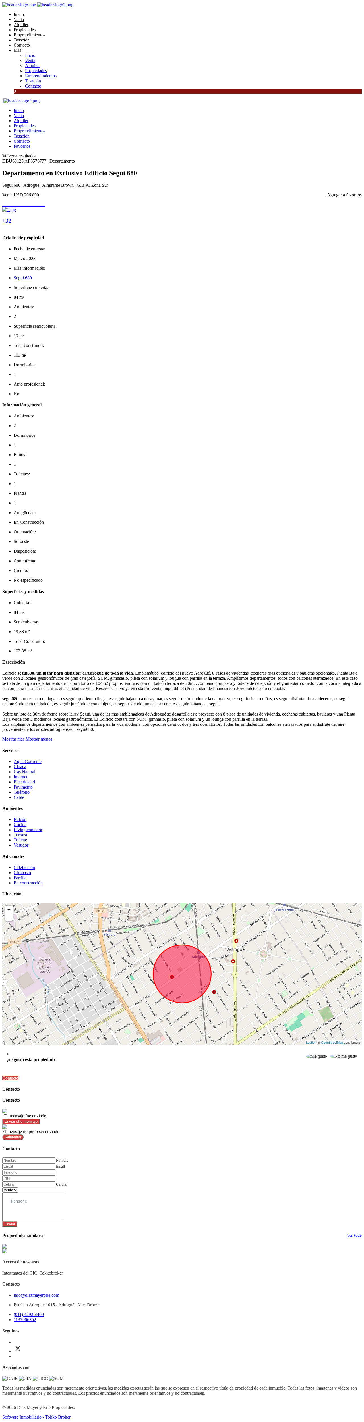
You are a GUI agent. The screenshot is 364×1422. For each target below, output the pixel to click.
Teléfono (22, 792)
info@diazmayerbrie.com (36, 1295)
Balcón (20, 819)
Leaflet (310, 1042)
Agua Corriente (28, 761)
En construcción (28, 882)
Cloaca (20, 766)
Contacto (22, 45)
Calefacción (24, 867)
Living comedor (28, 829)
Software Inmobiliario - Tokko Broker (36, 1417)
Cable (19, 797)
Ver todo (354, 1235)
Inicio (19, 14)
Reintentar (13, 1137)
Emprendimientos (29, 34)
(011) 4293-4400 (29, 1314)
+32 (6, 221)
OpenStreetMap (332, 1042)
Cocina (20, 824)
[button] (27, 739)
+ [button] (9, 909)
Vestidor (21, 845)
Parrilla (20, 877)
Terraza (20, 834)
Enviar (10, 1224)
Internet (20, 776)
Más (17, 50)
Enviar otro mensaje (21, 1121)
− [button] (9, 917)
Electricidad (24, 781)
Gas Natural (24, 771)
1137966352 (25, 1319)
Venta (19, 19)
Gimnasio (22, 872)
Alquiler (21, 24)
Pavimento (23, 787)
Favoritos (22, 146)
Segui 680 (23, 277)
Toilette (20, 839)
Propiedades (25, 29)
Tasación (22, 40)
